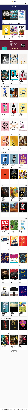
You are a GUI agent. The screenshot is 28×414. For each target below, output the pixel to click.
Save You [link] (20, 230)
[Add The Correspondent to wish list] (25, 68)
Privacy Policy (18, 409)
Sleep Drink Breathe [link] (20, 20)
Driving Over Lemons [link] (21, 312)
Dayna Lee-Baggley (21, 36)
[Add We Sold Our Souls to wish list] (25, 333)
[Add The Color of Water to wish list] (17, 167)
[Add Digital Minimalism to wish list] (9, 38)
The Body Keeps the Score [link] (5, 164)
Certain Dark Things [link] (4, 345)
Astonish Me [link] (12, 131)
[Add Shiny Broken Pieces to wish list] (8, 134)
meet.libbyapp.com (16, 49)
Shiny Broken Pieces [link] (4, 131)
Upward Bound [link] (21, 113)
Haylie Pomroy (12, 36)
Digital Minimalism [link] (5, 35)
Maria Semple (3, 114)
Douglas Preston (21, 198)
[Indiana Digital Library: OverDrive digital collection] (14, 1)
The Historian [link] (12, 330)
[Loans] (25, 4)
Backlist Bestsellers (4, 152)
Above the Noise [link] (5, 20)
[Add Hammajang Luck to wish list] (17, 200)
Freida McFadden (21, 81)
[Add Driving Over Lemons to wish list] (25, 315)
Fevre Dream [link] (12, 345)
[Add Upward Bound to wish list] (25, 101)
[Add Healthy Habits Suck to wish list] (24, 38)
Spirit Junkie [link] (12, 20)
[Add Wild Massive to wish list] (17, 216)
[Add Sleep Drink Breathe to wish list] (24, 23)
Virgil (2, 280)
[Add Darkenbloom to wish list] (17, 233)
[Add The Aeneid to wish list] (8, 282)
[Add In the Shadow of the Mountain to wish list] (25, 300)
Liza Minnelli (12, 114)
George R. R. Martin (13, 346)
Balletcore (2, 119)
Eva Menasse (12, 231)
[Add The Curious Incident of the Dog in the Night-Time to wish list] (8, 183)
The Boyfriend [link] (21, 80)
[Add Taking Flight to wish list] (25, 134)
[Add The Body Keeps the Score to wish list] (8, 167)
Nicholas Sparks (12, 313)
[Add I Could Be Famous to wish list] (17, 101)
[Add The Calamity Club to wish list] (17, 68)
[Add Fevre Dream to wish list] (17, 348)
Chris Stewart (21, 313)
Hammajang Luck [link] (13, 197)
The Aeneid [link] (3, 279)
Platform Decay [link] (3, 197)
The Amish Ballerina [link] (21, 146)
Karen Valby (12, 147)
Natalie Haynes (21, 264)
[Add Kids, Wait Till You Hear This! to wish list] (17, 116)
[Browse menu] (26, 3)
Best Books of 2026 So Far (5, 86)
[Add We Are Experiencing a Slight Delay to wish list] (17, 300)
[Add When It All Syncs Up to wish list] (8, 149)
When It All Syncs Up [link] (4, 146)
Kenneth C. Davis (12, 264)
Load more (14, 351)
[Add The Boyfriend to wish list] (25, 83)
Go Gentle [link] (3, 113)
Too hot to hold (3, 53)
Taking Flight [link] (20, 131)
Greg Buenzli (3, 313)
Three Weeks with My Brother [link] (14, 312)
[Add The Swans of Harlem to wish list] (17, 149)
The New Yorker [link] (12, 80)
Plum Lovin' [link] (20, 164)
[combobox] (13, 4)
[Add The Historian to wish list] (17, 333)
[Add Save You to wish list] (25, 233)
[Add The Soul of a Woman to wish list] (25, 249)
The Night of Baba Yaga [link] (4, 230)
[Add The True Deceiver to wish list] (8, 249)
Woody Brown (21, 114)
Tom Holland (12, 280)
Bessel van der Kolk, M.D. (4, 165)
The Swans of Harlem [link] (13, 146)
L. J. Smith (21, 346)
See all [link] (26, 52)
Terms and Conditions (12, 409)
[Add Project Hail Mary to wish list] (8, 83)
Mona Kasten (21, 231)
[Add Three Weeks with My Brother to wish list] (17, 315)
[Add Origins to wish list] (25, 348)
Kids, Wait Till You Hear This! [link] (14, 113)
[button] (9, 20)
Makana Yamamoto (13, 198)
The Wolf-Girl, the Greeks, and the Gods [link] (14, 279)
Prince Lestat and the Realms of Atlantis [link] (5, 330)
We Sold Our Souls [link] (21, 330)
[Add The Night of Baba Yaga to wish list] (8, 233)
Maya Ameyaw (3, 147)
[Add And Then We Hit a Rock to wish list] (8, 315)
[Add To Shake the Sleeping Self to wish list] (8, 300)
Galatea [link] (20, 279)
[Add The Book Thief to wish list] (17, 183)
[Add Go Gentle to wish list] (8, 116)
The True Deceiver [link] (4, 246)
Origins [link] (20, 345)
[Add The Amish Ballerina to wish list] (25, 149)
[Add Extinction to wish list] (25, 200)
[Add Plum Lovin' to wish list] (25, 167)
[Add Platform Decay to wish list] (8, 200)
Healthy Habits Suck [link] (20, 35)
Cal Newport (4, 36)
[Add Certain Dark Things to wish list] (8, 348)
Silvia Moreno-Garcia (4, 346)
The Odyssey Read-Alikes (5, 252)
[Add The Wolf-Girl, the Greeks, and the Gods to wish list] (17, 282)
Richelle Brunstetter (22, 147)
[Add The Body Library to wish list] (25, 216)
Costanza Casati (3, 264)
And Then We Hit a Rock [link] (4, 312)
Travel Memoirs (3, 285)
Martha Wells (3, 198)
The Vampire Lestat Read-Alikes (6, 318)
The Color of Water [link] (13, 164)
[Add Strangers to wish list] (8, 101)
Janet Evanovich (21, 165)
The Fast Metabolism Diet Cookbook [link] (14, 35)
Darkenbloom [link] (12, 230)
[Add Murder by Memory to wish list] (8, 216)
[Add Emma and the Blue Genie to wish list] (17, 249)
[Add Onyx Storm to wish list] (8, 68)
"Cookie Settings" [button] (16, 411)
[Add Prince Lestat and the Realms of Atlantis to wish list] (8, 333)
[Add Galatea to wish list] (25, 282)
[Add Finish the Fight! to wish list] (25, 183)
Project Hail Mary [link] (4, 80)
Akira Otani (3, 231)
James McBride (12, 165)
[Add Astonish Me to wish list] (17, 134)
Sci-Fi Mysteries (3, 185)
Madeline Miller (21, 280)
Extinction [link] (20, 197)
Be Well (14, 6)
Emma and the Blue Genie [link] (14, 246)
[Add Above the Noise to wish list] (9, 23)
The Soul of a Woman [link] (21, 246)
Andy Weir (3, 81)
